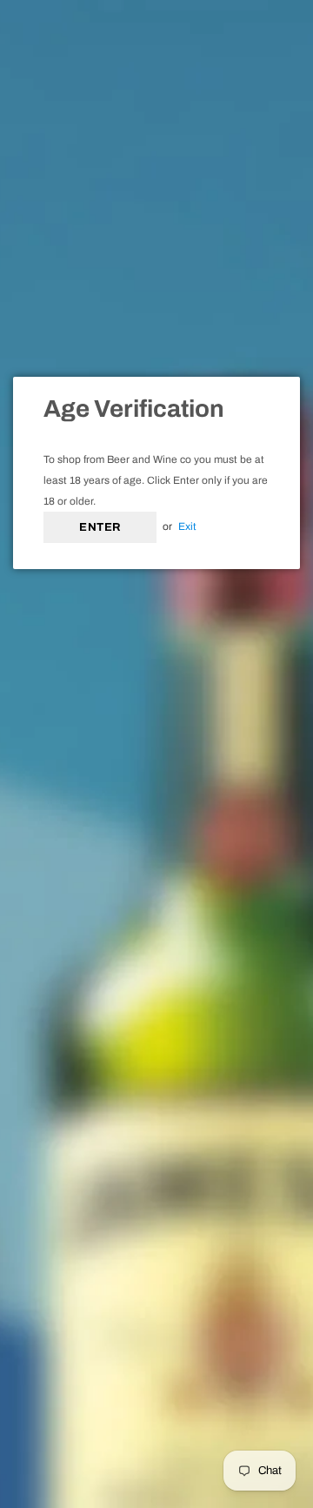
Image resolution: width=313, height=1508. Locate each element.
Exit (187, 526)
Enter (100, 527)
